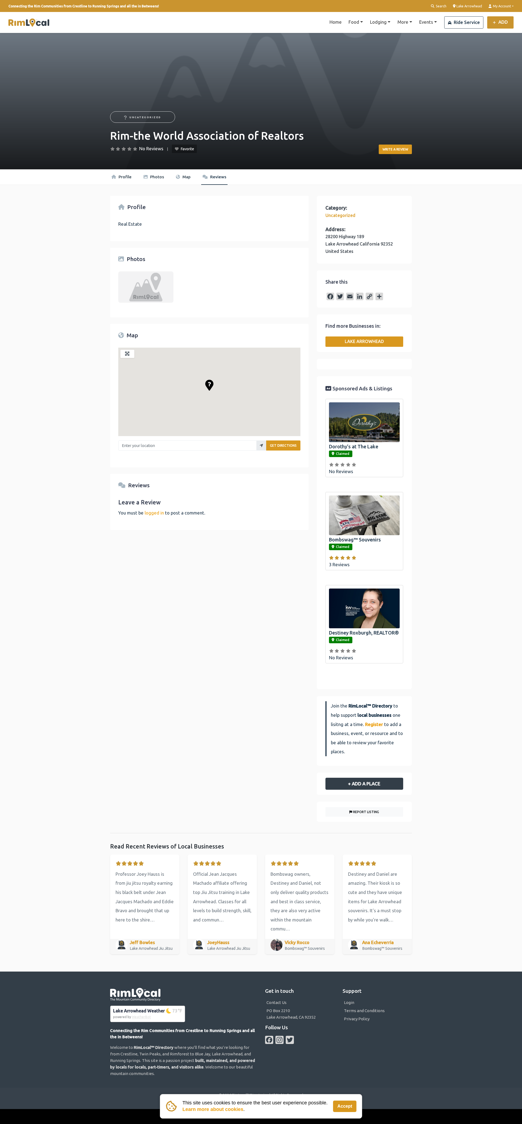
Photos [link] (156, 176)
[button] (209, 385)
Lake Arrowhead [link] (468, 6)
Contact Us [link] (276, 1002)
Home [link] (336, 21)
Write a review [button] (395, 149)
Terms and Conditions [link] (364, 1010)
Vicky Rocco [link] (297, 942)
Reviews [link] (217, 176)
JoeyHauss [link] (218, 942)
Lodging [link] (378, 21)
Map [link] (186, 176)
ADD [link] (502, 21)
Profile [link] (124, 176)
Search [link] (440, 6)
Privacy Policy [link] (356, 1018)
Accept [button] (344, 1106)
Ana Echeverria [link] (378, 942)
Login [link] (349, 1002)
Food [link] (354, 21)
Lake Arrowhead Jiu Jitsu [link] (151, 948)
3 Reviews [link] (339, 564)
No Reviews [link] (151, 148)
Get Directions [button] (283, 445)
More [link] (402, 21)
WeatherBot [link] (141, 1017)
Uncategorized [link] (145, 117)
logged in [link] (154, 512)
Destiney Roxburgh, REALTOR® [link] (364, 632)
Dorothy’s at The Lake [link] (353, 446)
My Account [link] (501, 6)
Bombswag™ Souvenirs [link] (355, 539)
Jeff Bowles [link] (142, 942)
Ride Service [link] (466, 22)
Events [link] (426, 21)
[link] (28, 22)
